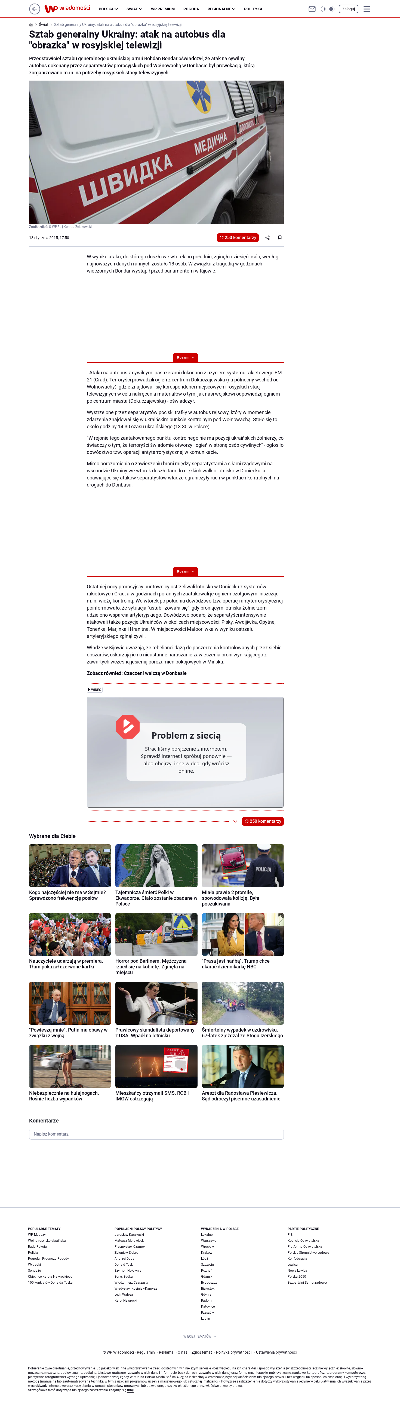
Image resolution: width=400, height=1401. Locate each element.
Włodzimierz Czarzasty (131, 1282)
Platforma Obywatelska (305, 1247)
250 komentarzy (240, 237)
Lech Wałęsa (124, 1294)
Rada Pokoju (37, 1247)
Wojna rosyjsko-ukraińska (47, 1241)
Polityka (253, 9)
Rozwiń (183, 357)
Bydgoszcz (209, 1282)
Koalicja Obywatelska (303, 1241)
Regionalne (219, 9)
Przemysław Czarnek (130, 1247)
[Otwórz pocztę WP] (312, 9)
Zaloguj (348, 9)
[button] (327, 9)
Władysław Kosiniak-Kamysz (136, 1288)
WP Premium (163, 9)
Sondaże (34, 1270)
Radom (206, 1300)
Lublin (205, 1318)
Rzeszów (207, 1312)
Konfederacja (297, 1259)
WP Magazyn (38, 1235)
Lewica (293, 1265)
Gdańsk (206, 1276)
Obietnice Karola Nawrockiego (50, 1276)
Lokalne (207, 1235)
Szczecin (207, 1265)
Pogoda (191, 9)
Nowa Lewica (297, 1270)
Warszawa (209, 1241)
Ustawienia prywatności (275, 1352)
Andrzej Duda (124, 1259)
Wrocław (207, 1247)
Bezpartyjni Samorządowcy (308, 1282)
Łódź (204, 1259)
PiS (290, 1235)
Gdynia (206, 1294)
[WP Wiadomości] (71, 9)
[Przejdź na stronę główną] (34, 13)
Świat (132, 9)
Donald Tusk (124, 1265)
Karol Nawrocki (126, 1300)
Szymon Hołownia (128, 1270)
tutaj (130, 1390)
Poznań (207, 1270)
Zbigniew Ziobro (126, 1253)
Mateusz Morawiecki (129, 1241)
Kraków (206, 1253)
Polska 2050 (297, 1276)
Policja (33, 1253)
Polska (106, 9)
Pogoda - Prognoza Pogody (48, 1259)
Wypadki (34, 1265)
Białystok (207, 1288)
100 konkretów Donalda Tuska (50, 1282)
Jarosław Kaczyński (129, 1235)
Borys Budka (124, 1276)
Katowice (208, 1306)
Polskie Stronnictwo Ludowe (308, 1253)
